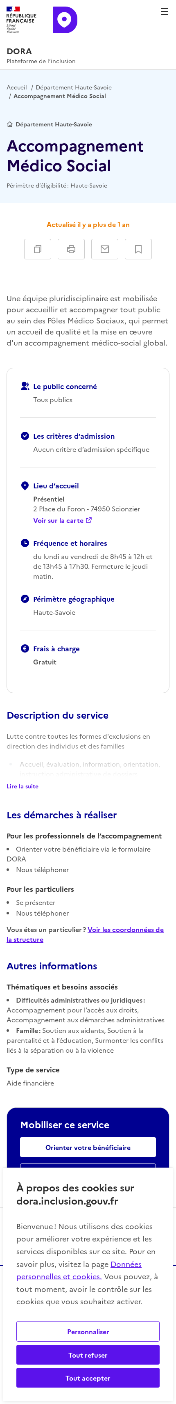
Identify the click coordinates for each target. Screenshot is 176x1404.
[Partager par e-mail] (104, 249)
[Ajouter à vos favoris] (138, 249)
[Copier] (37, 249)
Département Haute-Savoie (74, 87)
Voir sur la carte (58, 519)
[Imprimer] (71, 249)
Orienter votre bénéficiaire (88, 1147)
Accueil (17, 87)
